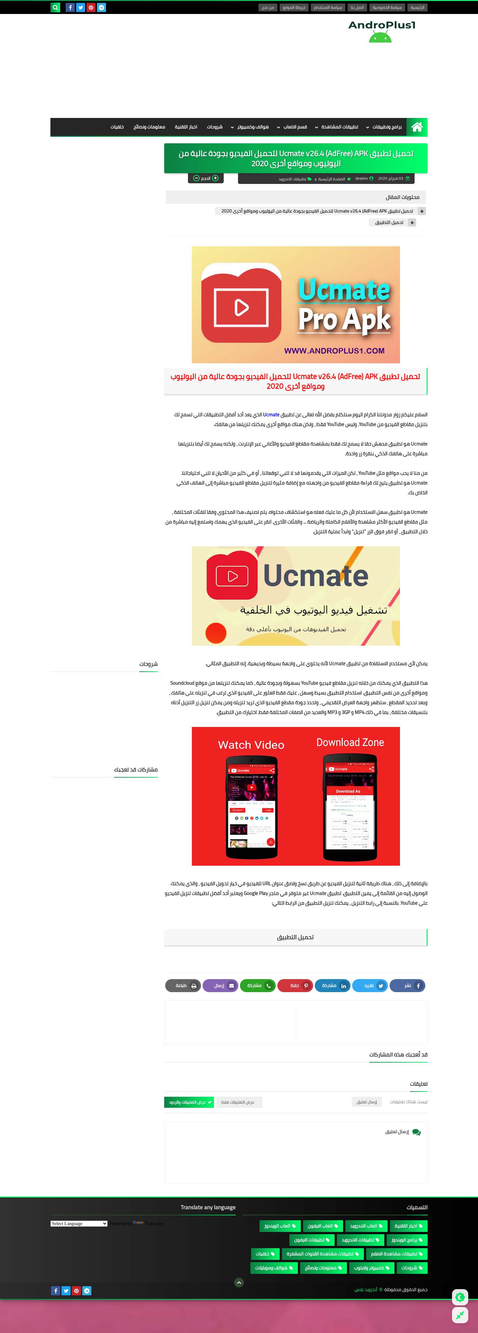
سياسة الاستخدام (328, 7)
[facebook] (70, 7)
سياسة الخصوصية (387, 7)
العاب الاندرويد (363, 1226)
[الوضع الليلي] (460, 1297)
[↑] (239, 1283)
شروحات (215, 127)
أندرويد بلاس (366, 1289)
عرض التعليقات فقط (237, 1102)
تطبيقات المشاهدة (340, 127)
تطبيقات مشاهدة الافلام (394, 1253)
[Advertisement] (168, 65)
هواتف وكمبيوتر (253, 127)
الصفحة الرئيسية (331, 178)
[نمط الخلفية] (460, 1315)
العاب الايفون (320, 1226)
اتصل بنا (357, 7)
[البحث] (55, 7)
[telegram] (101, 7)
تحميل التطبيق (389, 222)
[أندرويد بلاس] (380, 31)
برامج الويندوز (404, 1240)
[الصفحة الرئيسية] (417, 127)
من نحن (268, 7)
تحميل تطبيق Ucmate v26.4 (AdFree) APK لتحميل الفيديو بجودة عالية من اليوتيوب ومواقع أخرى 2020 (317, 211)
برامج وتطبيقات (387, 127)
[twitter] (80, 7)
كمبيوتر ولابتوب (369, 1267)
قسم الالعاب (295, 127)
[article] (233, 1022)
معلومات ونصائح (149, 127)
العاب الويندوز (277, 1226)
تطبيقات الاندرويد (292, 178)
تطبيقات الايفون (309, 1240)
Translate (154, 1223)
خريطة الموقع (294, 7)
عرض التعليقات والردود (187, 1102)
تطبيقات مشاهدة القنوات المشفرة (320, 1253)
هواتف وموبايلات (271, 1267)
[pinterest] (91, 7)
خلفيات (117, 127)
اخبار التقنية (186, 127)
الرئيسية (417, 7)
